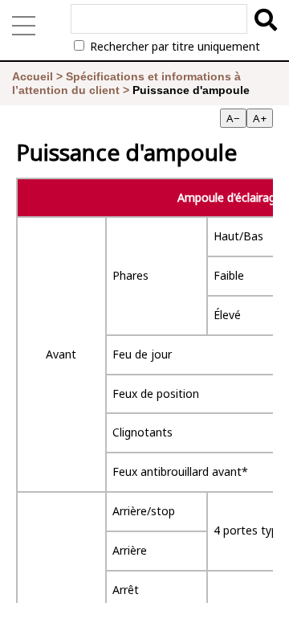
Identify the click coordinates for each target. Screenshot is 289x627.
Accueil (32, 76)
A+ (260, 118)
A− (233, 118)
